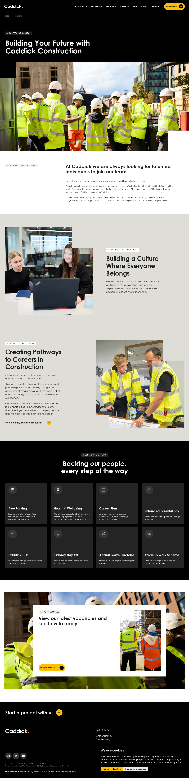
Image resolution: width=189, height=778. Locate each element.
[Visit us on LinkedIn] (16, 756)
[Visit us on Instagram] (8, 756)
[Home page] (13, 6)
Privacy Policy (11, 771)
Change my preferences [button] (135, 769)
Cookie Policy (47, 771)
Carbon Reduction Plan (65, 771)
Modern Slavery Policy (29, 771)
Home (7, 16)
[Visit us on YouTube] (23, 756)
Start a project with (29, 712)
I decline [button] (117, 769)
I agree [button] (106, 769)
